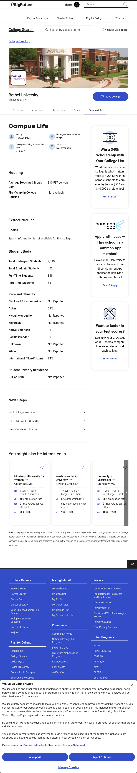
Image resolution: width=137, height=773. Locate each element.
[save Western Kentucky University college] (83, 467)
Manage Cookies (68, 767)
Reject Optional (102, 757)
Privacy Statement (74, 745)
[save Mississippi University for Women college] (41, 467)
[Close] (132, 685)
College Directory (19, 41)
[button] (119, 15)
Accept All (35, 757)
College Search (21, 29)
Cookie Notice (31, 745)
